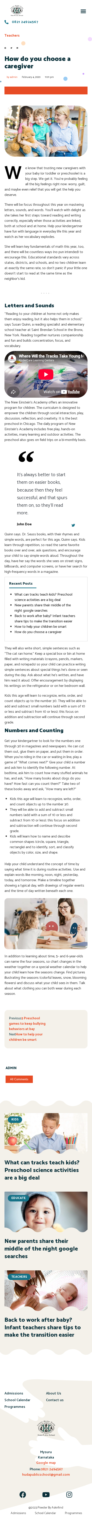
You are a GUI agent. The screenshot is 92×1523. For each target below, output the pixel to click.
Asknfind (57, 1507)
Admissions (13, 1393)
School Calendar (17, 1400)
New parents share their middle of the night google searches (43, 608)
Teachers (12, 35)
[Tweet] (73, 525)
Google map (46, 1463)
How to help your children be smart (41, 627)
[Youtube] (46, 1495)
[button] (83, 11)
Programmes (14, 1407)
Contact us (55, 1400)
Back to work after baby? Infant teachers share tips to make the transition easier (45, 618)
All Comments (19, 1079)
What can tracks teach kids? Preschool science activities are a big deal (43, 597)
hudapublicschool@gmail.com (46, 1475)
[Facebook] (23, 1495)
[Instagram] (69, 1495)
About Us (53, 1393)
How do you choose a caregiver (38, 632)
